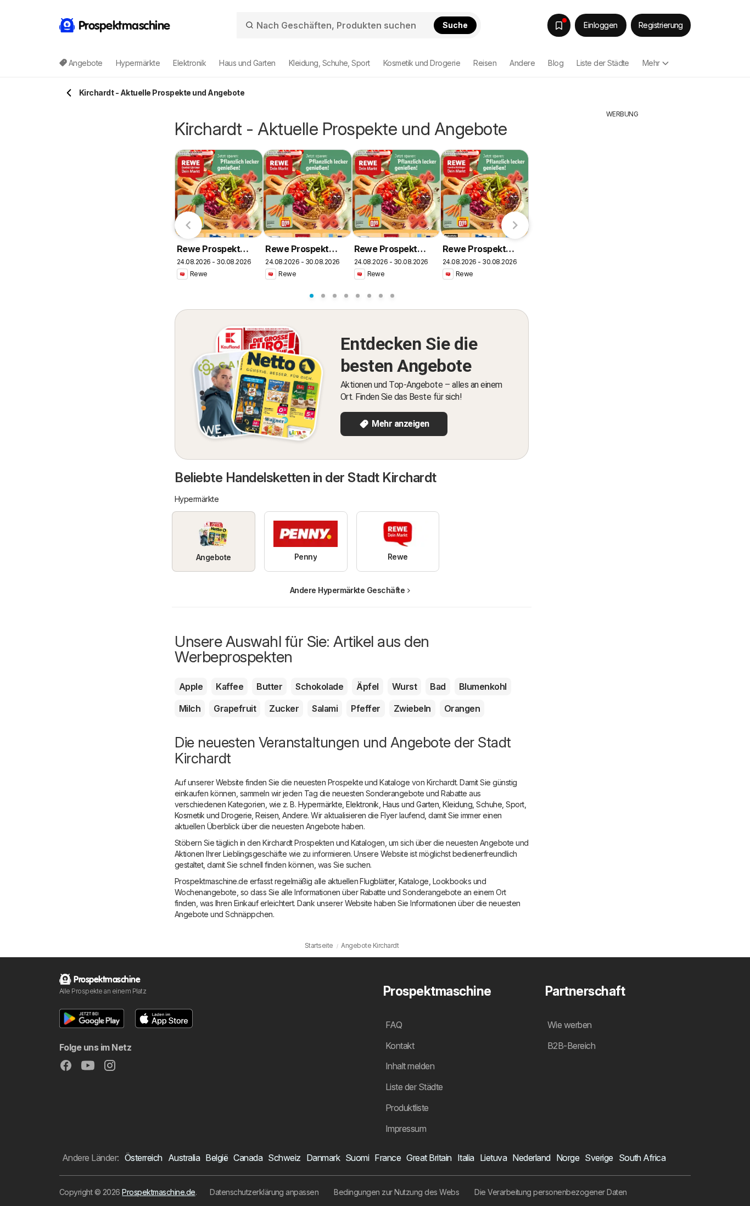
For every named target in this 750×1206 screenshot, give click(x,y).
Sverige (599, 1157)
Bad (437, 686)
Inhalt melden (409, 1065)
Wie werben (569, 1024)
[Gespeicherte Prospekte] (558, 25)
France (387, 1157)
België (216, 1157)
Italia (465, 1157)
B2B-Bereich (571, 1045)
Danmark (323, 1157)
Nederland (531, 1157)
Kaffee (229, 686)
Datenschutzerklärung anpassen (264, 1192)
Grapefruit (235, 708)
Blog (555, 63)
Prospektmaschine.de (158, 1192)
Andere (294, 815)
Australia (184, 1157)
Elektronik (362, 804)
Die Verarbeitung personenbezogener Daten (550, 1192)
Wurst (404, 686)
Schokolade (319, 686)
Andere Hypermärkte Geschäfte (347, 590)
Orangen (462, 708)
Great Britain (428, 1157)
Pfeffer (365, 708)
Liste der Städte (603, 63)
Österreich (144, 1157)
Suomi (357, 1157)
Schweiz (284, 1157)
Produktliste (407, 1107)
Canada (247, 1157)
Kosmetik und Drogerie (213, 815)
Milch (189, 708)
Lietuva (493, 1157)
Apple (191, 686)
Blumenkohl (483, 686)
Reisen (266, 815)
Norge (567, 1157)
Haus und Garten (411, 804)
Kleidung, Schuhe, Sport (483, 804)
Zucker (284, 708)
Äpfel (367, 686)
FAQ (393, 1024)
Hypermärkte (320, 804)
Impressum (405, 1128)
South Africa (642, 1157)
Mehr (651, 63)
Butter (269, 686)
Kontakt (399, 1045)
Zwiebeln (412, 708)
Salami (325, 708)
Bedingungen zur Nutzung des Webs (396, 1192)
